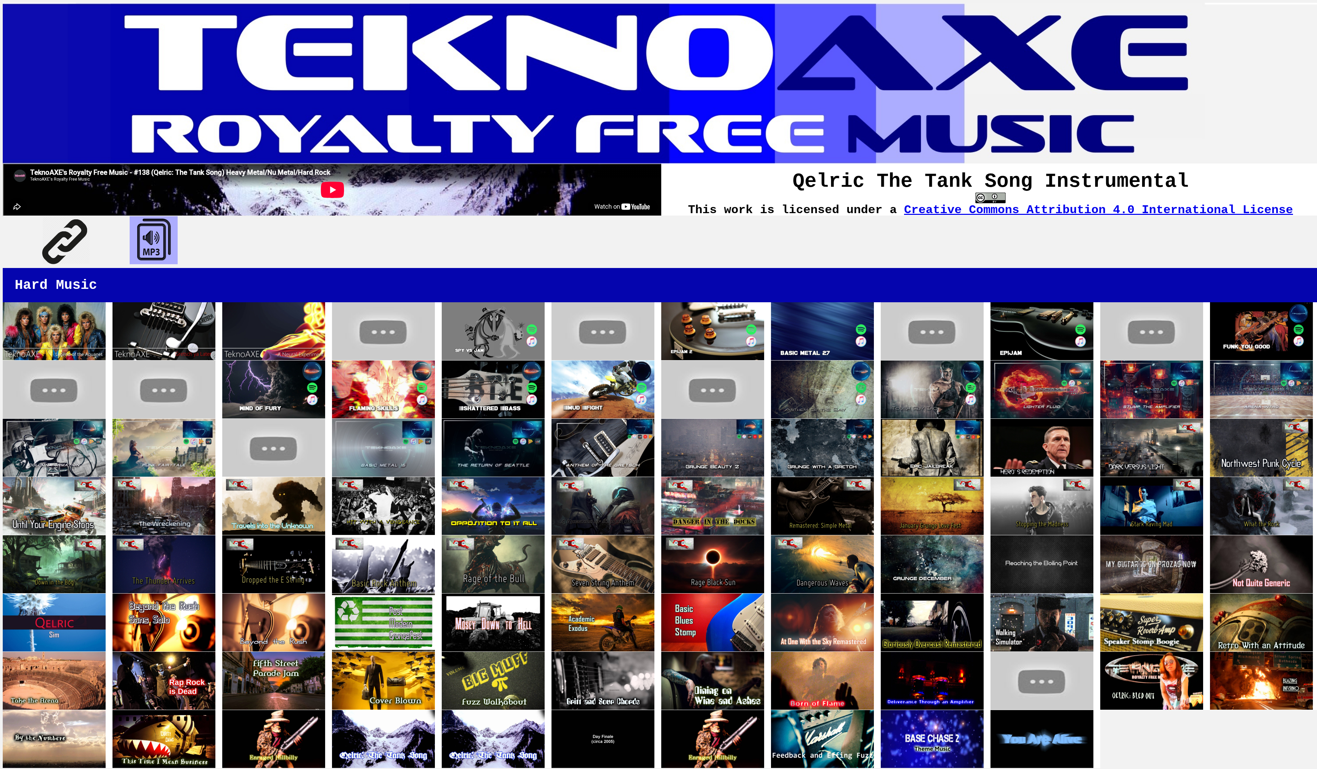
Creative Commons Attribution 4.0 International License (1098, 210)
